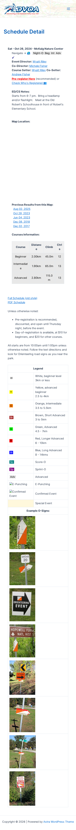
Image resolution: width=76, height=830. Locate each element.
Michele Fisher (38, 66)
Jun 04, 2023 (21, 217)
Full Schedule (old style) (22, 298)
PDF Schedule (16, 302)
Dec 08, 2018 (21, 221)
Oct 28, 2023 (21, 213)
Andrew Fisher (21, 74)
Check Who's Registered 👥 (29, 83)
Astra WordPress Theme (58, 821)
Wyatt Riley (39, 61)
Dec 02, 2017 (21, 226)
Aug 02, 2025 (21, 209)
